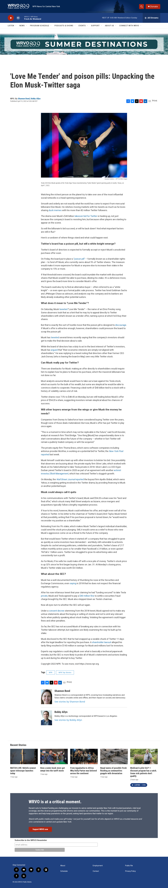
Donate (154, 6)
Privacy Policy (130, 871)
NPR (50, 672)
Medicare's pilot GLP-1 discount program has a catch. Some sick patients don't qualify (143, 772)
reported (70, 479)
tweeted (63, 309)
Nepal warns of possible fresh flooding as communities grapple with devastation (113, 771)
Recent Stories (18, 745)
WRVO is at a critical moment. (55, 801)
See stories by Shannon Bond (69, 701)
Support (95, 26)
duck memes (55, 210)
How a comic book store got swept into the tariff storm (52, 769)
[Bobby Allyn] (46, 717)
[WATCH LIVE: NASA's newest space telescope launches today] (24, 756)
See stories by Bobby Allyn (68, 719)
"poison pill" (79, 259)
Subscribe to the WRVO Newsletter (31, 840)
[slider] (22, 18)
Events (82, 26)
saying (73, 583)
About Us (109, 26)
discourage (120, 325)
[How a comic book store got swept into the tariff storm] (54, 756)
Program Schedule (39, 26)
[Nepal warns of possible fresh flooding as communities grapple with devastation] (114, 756)
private (44, 596)
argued (54, 350)
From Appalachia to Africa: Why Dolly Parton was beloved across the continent (83, 771)
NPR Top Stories (65, 672)
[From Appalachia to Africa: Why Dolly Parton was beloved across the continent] (84, 756)
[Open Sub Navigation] (16, 26)
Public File (129, 866)
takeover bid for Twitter (86, 216)
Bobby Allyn (35, 98)
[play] (11, 18)
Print (154, 100)
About (62, 866)
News (22, 26)
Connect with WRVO (129, 26)
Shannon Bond (24, 98)
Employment (98, 866)
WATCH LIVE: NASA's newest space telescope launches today (23, 771)
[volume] (18, 18)
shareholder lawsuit (101, 642)
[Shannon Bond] (46, 696)
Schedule (64, 871)
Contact (96, 871)
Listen (11, 26)
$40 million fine (86, 596)
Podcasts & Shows (63, 26)
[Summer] (84, 44)
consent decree (56, 610)
